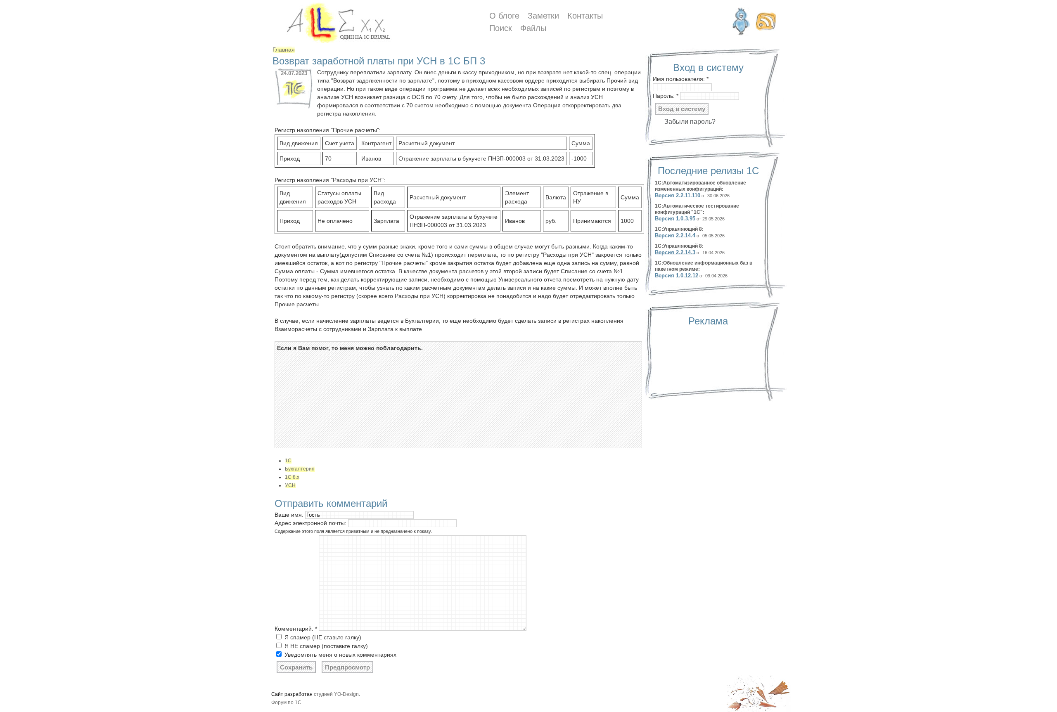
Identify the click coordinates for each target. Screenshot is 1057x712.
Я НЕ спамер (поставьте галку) (325, 646)
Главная (284, 49)
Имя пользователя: (681, 79)
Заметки (543, 16)
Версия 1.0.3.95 (675, 218)
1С (288, 461)
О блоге (504, 16)
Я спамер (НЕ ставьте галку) (322, 637)
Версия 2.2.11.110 (677, 195)
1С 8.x (292, 477)
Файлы (533, 28)
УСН (290, 485)
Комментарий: (296, 628)
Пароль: (665, 95)
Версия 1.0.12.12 (676, 275)
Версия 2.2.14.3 (675, 252)
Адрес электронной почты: (311, 523)
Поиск (500, 28)
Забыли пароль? (690, 121)
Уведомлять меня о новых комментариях (339, 654)
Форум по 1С (286, 702)
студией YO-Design (336, 694)
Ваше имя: (290, 514)
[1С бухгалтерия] (294, 99)
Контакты (585, 16)
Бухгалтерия (300, 469)
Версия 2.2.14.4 (675, 235)
